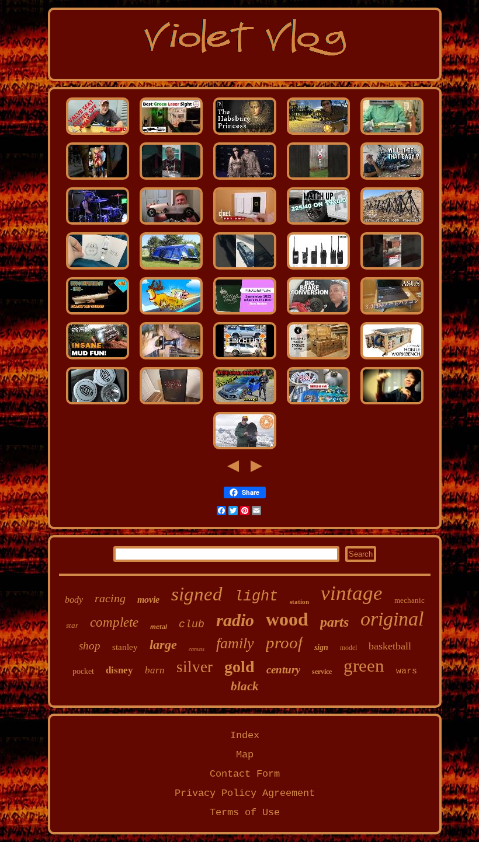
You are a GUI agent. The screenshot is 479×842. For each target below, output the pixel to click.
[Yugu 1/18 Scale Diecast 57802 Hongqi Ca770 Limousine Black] (245, 269)
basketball (390, 646)
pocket (83, 671)
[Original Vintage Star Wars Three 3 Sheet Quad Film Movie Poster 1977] (171, 404)
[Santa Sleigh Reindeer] (171, 314)
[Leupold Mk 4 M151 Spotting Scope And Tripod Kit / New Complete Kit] (392, 224)
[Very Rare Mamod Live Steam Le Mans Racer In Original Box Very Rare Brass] (171, 224)
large (163, 644)
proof (284, 642)
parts (334, 622)
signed (197, 594)
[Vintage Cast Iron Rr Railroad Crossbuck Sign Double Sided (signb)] (318, 179)
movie (148, 600)
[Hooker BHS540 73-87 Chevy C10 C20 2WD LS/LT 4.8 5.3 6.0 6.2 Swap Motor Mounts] (171, 359)
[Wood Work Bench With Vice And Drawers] (392, 359)
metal (158, 626)
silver (194, 667)
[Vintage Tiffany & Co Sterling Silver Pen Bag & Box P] (245, 314)
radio (235, 620)
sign (321, 647)
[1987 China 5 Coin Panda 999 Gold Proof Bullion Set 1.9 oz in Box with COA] (392, 404)
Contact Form (245, 774)
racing (110, 598)
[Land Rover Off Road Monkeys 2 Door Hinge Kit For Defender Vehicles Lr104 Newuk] (97, 359)
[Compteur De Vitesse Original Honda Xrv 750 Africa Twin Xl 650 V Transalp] (392, 179)
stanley (125, 647)
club (191, 624)
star (72, 625)
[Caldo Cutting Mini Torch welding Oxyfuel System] (392, 134)
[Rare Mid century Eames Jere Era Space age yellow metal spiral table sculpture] (318, 404)
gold (239, 667)
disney (119, 670)
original (392, 619)
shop (89, 646)
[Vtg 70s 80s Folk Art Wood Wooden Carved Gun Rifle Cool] (392, 269)
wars (406, 671)
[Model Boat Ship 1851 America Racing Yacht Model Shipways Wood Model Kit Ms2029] (97, 314)
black (245, 686)
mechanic (409, 600)
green (363, 665)
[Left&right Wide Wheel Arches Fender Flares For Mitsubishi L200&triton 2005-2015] (245, 359)
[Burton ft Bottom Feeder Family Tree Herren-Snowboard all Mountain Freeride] (245, 449)
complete (114, 622)
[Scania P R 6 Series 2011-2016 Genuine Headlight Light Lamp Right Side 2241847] (97, 404)
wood (287, 619)
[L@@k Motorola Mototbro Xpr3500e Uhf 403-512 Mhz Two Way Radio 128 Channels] (318, 269)
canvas (196, 649)
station (299, 601)
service (322, 672)
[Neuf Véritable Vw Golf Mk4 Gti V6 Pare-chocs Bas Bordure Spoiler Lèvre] (245, 404)
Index (244, 735)
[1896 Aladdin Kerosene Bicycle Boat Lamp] (318, 134)
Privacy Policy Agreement (245, 793)
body (74, 600)
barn (155, 670)
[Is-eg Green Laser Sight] (171, 134)
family (235, 643)
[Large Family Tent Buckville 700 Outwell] (171, 269)
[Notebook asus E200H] (392, 314)
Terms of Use (245, 812)
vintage (352, 593)
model (348, 648)
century (283, 669)
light (256, 596)
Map (245, 754)
